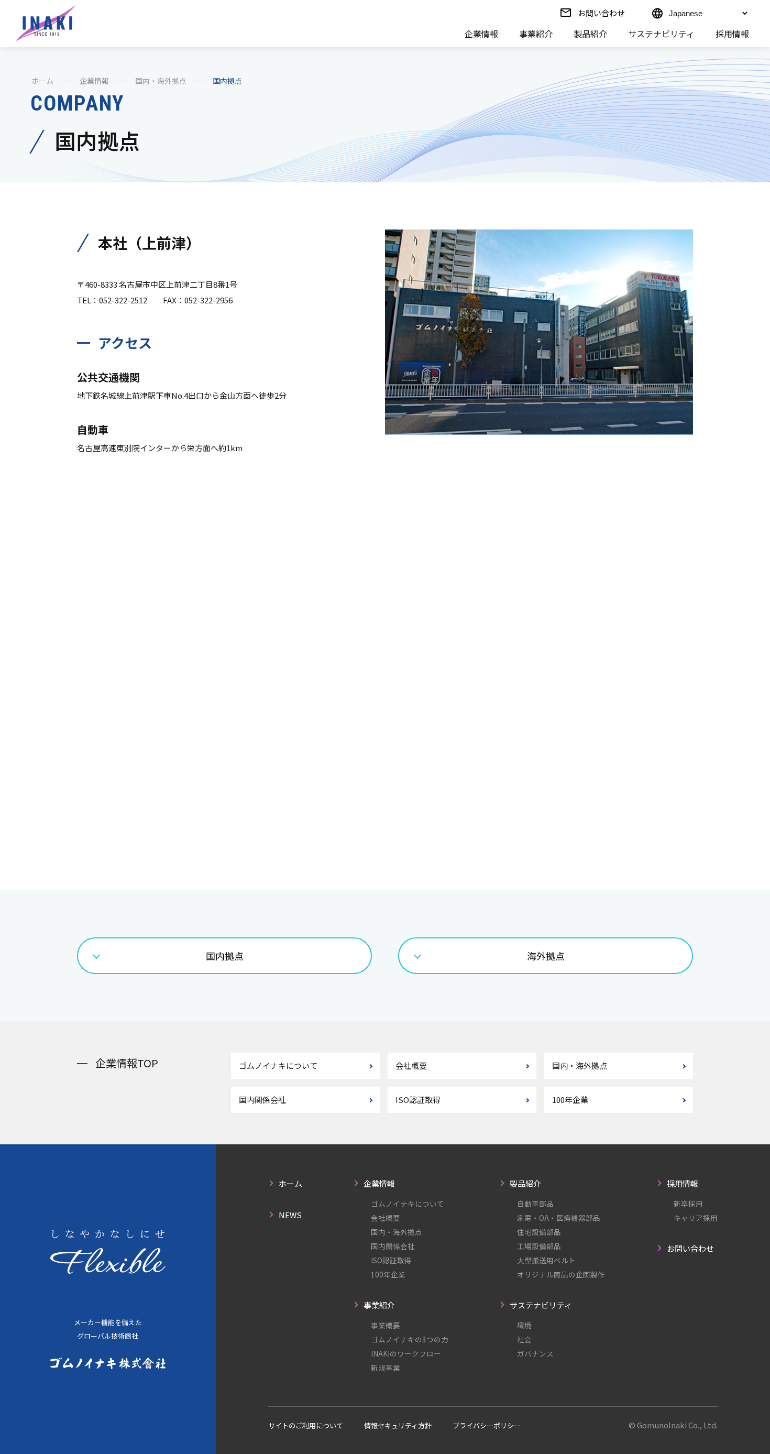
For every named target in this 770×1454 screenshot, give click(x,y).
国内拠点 (225, 956)
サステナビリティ (661, 33)
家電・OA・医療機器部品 (558, 1217)
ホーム (42, 80)
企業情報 (481, 33)
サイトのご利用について (305, 1425)
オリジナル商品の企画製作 (561, 1274)
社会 (524, 1339)
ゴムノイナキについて (278, 1065)
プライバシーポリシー (487, 1425)
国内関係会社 (262, 1099)
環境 (524, 1325)
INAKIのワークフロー (406, 1353)
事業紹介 (536, 33)
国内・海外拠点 (160, 80)
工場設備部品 (539, 1246)
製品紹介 (590, 33)
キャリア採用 (696, 1217)
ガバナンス (535, 1353)
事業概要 (385, 1325)
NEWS (290, 1214)
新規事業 (385, 1367)
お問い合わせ (601, 12)
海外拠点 (546, 956)
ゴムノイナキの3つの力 (409, 1339)
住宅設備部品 (539, 1232)
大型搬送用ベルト (546, 1260)
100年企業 (570, 1099)
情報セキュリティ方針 (398, 1425)
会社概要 (411, 1065)
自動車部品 (535, 1203)
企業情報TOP (126, 1062)
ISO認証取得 (418, 1099)
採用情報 (732, 33)
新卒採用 (688, 1203)
